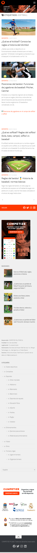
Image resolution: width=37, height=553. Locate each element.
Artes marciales (15, 380)
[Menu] (34, 2)
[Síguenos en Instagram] (31, 207)
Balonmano (13, 394)
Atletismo (13, 385)
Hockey (12, 412)
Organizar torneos (15, 459)
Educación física (15, 403)
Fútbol (8, 442)
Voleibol (12, 422)
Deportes (5, 38)
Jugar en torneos (15, 455)
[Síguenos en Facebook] (24, 207)
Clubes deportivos (11, 367)
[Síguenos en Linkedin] (34, 207)
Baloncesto (13, 389)
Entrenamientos (11, 427)
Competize (9, 372)
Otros (7, 446)
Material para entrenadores (18, 436)
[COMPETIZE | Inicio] (3, 2)
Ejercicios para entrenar (17, 431)
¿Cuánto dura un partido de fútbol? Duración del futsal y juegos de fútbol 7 (23, 286)
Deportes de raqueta (16, 398)
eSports (12, 408)
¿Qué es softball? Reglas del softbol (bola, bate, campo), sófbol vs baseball (18, 136)
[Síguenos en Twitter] (27, 207)
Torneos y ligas (10, 451)
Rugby (12, 417)
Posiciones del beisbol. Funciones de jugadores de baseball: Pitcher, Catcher (18, 87)
